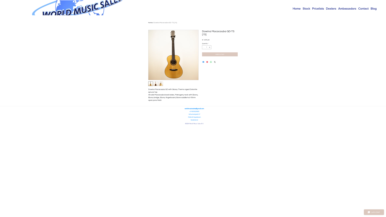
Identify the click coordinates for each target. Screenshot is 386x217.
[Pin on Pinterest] (207, 62)
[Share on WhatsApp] (211, 62)
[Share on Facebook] (203, 62)
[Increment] (209, 47)
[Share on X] (215, 62)
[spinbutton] (206, 47)
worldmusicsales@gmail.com (194, 108)
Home (150, 22)
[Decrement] (203, 47)
